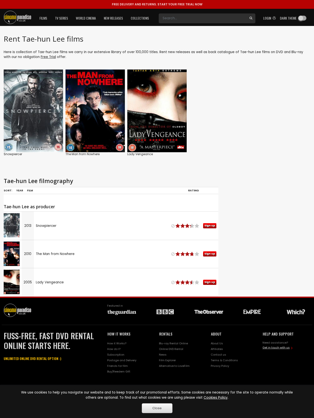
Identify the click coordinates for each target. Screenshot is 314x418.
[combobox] (203, 18)
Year (19, 190)
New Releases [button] (113, 18)
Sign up (33, 138)
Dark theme (288, 18)
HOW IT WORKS (119, 334)
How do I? (113, 349)
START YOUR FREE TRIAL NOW (157, 4)
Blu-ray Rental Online (173, 343)
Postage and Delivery (121, 360)
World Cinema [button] (86, 18)
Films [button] (43, 18)
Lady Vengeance (140, 154)
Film (30, 190)
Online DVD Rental (171, 349)
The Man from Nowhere (82, 154)
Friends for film (117, 366)
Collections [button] (140, 18)
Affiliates (217, 349)
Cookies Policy (216, 397)
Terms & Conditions (224, 360)
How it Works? (116, 343)
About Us (217, 343)
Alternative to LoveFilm (174, 366)
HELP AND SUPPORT (278, 334)
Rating (193, 190)
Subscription (115, 355)
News (163, 355)
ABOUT (216, 334)
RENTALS (165, 334)
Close (157, 408)
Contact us (218, 355)
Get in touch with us (276, 347)
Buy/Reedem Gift (118, 371)
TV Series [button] (61, 18)
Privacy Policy (220, 366)
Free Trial (48, 57)
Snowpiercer (13, 154)
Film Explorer (167, 360)
